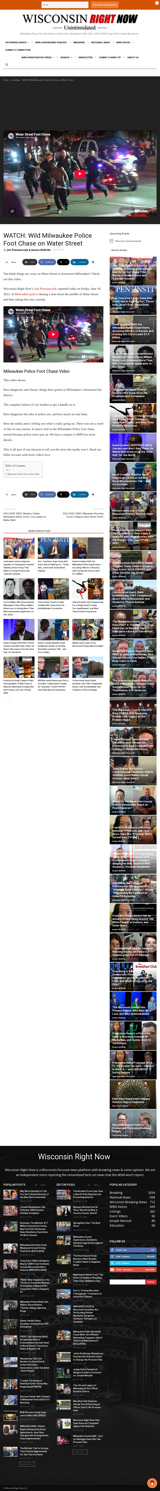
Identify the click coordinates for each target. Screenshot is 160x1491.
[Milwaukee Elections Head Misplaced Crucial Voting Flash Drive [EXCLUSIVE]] (10, 1248)
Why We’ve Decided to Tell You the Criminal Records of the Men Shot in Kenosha (34, 1194)
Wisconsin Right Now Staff (123, 312)
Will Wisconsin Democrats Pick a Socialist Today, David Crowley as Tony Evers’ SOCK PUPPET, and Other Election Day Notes (132, 567)
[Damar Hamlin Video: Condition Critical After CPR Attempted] (10, 1324)
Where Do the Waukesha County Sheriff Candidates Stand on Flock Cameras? (132, 804)
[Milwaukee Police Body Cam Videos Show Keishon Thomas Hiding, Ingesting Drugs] (10, 1305)
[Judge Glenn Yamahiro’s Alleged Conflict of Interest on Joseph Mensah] (64, 1373)
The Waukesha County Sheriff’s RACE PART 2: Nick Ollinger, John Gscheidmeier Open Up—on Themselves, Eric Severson (132, 685)
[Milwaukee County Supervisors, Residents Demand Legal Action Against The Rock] (64, 1240)
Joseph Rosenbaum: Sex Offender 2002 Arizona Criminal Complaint (32, 1210)
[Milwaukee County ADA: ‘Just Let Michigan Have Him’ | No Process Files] (64, 1439)
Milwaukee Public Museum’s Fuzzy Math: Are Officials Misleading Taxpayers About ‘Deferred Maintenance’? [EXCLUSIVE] (87, 1337)
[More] (93, 262)
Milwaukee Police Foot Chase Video (23, 474)
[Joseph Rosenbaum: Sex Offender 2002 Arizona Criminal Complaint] (10, 1210)
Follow (150, 1256)
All (36, 1185)
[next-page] (10, 699)
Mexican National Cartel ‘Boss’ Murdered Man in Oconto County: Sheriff (85, 1210)
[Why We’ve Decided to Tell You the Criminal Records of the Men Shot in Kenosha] (10, 1195)
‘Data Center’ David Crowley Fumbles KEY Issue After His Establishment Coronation (51, 605)
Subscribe (149, 1269)
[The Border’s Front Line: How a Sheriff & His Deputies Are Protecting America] (64, 1195)
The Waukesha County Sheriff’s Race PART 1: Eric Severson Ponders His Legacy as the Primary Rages (132, 714)
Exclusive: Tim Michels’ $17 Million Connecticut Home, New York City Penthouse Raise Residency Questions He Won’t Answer (34, 1229)
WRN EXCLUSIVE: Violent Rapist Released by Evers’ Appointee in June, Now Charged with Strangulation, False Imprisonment (34, 1432)
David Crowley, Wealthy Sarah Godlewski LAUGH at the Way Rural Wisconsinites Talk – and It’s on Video (131, 479)
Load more (25, 1464)
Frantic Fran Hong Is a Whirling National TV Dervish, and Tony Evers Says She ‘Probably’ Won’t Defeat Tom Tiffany (132, 832)
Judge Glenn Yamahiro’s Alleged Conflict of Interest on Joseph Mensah (87, 1372)
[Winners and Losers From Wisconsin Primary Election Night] (87, 629)
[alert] (133, 241)
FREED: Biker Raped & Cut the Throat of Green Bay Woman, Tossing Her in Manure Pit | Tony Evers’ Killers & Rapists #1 (35, 1286)
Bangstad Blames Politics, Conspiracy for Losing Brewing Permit (131, 1128)
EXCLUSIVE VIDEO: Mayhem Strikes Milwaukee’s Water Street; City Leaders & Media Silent (24, 517)
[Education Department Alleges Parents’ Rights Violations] (133, 1094)
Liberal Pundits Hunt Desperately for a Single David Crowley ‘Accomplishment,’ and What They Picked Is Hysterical (133, 420)
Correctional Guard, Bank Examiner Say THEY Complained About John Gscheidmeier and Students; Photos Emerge (132, 597)
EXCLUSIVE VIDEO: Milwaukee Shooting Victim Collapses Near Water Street (83, 515)
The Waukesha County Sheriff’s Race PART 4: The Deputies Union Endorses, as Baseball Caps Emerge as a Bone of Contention (133, 626)
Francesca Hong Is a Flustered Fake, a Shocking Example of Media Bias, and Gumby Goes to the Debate (131, 1038)
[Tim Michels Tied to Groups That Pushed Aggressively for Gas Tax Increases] (10, 1452)
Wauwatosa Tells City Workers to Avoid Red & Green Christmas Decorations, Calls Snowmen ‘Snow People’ (34, 1364)
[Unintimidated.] (80, 22)
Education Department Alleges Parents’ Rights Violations (131, 1100)
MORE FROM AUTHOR (39, 531)
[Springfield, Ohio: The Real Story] (64, 1226)
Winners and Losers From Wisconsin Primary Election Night (132, 512)
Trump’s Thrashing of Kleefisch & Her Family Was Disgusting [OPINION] (34, 1383)
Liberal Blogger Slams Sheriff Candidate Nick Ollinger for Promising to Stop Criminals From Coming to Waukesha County (133, 744)
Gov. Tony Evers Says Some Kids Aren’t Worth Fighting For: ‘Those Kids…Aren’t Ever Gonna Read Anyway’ (133, 303)
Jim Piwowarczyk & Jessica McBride (28, 250)
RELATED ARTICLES (15, 531)
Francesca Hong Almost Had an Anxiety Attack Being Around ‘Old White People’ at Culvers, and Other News (132, 920)
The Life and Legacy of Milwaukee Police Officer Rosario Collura (85, 1388)
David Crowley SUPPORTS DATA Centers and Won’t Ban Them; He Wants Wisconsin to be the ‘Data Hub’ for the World (132, 450)
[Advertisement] (80, 100)
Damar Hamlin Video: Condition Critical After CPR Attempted (34, 1323)
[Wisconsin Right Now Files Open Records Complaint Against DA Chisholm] (64, 1424)
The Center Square (120, 1106)
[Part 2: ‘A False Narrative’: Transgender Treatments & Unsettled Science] (64, 1294)
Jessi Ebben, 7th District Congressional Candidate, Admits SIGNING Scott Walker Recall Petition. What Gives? (132, 773)
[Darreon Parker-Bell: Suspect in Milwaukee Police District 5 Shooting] (10, 1400)
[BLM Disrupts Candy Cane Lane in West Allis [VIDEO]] (10, 1416)
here (47, 454)
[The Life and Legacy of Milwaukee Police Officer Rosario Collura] (64, 1389)
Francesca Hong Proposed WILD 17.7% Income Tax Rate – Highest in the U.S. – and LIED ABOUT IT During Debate (133, 1067)
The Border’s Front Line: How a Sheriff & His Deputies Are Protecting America (88, 1194)
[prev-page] (5, 699)
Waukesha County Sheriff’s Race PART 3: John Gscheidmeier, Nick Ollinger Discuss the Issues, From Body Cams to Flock (132, 656)
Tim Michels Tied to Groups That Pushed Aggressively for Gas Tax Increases (34, 1451)
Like (152, 1250)
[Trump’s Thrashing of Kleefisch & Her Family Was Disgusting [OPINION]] (10, 1384)
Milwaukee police (26, 294)
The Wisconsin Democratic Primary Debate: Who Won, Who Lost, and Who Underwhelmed (131, 1010)
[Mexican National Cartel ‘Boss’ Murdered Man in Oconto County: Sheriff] (64, 1210)
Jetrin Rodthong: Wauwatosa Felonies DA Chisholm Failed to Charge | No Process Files (88, 1356)
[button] (7, 65)
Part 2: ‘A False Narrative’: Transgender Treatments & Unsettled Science (87, 1293)
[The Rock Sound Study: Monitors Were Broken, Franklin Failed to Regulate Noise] (64, 1259)
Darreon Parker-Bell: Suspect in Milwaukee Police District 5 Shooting (35, 1399)
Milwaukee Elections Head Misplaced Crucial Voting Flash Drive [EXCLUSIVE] (33, 1248)
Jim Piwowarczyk (45, 288)
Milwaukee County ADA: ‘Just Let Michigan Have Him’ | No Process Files (88, 1439)
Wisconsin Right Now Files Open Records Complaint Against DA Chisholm (86, 1423)
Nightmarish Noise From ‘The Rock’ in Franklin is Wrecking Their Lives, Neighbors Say (88, 1277)
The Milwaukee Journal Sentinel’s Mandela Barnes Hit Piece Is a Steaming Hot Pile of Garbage (133, 952)
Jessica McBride (119, 282)
